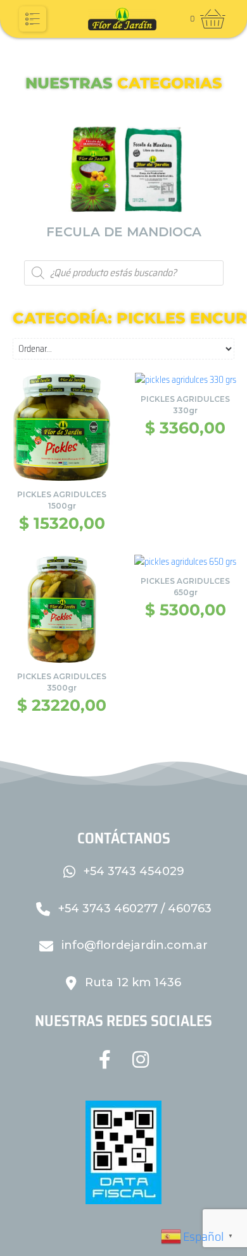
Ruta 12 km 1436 (131, 982)
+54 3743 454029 (132, 871)
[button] (32, 19)
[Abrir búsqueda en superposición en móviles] (124, 273)
